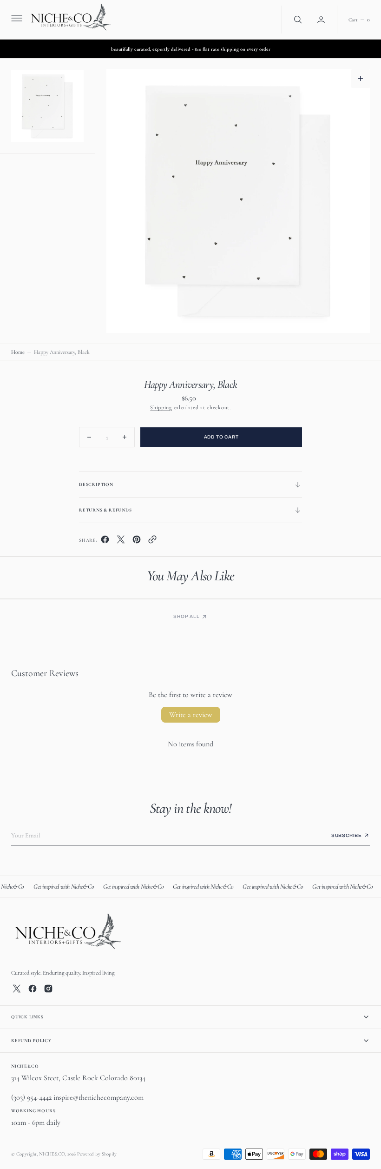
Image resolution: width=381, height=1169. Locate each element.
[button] (15, 19)
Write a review (190, 714)
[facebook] (105, 541)
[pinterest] (136, 541)
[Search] (297, 19)
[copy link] (152, 541)
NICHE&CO (52, 1154)
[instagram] (48, 988)
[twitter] (120, 541)
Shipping (161, 407)
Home (18, 352)
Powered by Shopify (97, 1154)
